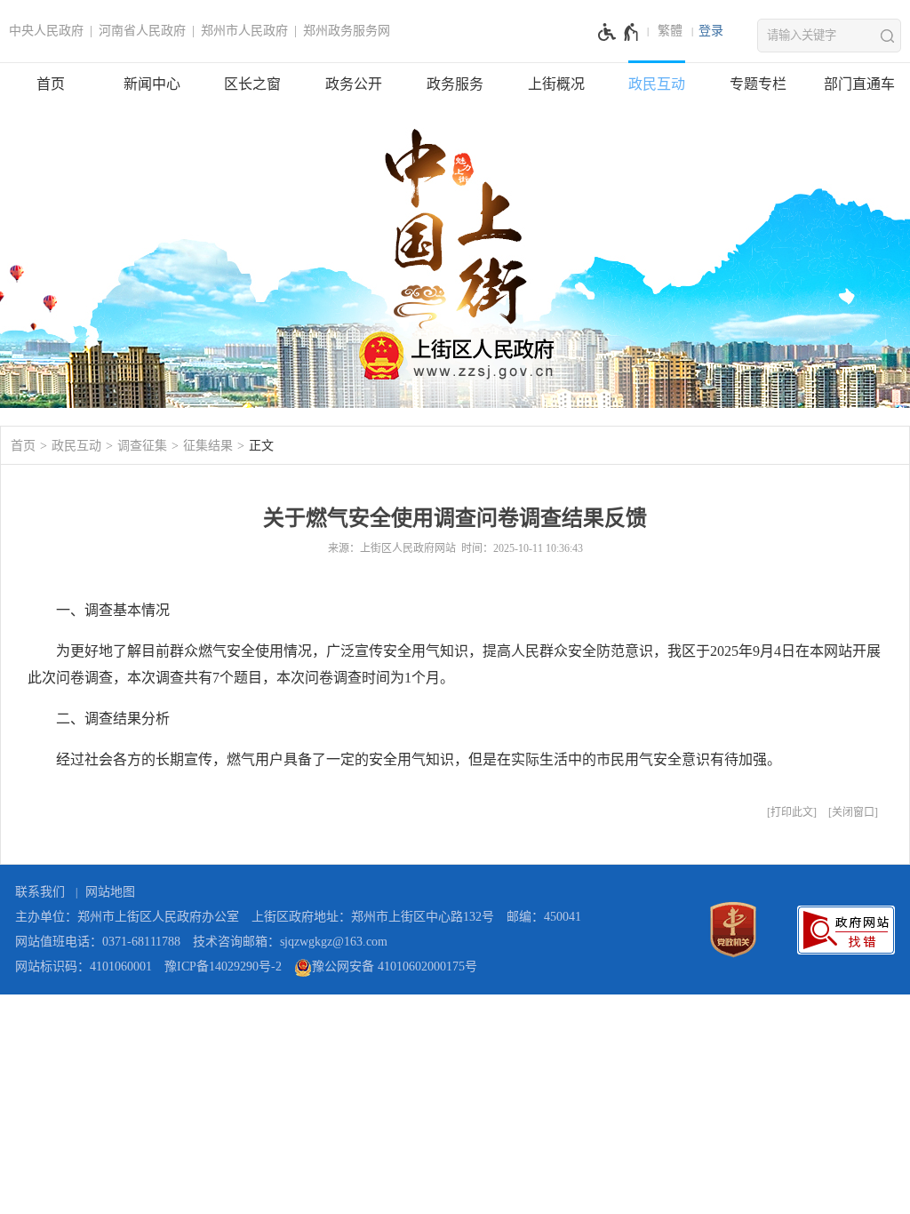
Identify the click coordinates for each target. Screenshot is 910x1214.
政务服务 (455, 84)
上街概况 (556, 84)
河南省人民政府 (142, 30)
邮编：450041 (544, 916)
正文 (261, 445)
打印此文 (791, 812)
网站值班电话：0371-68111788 (97, 941)
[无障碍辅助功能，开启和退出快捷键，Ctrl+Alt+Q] (619, 32)
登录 (710, 30)
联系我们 (40, 892)
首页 (50, 84)
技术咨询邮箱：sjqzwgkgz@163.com (290, 941)
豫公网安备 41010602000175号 (394, 966)
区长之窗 (252, 84)
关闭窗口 (853, 812)
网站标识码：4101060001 (83, 966)
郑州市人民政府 (244, 30)
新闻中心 (152, 84)
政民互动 (656, 84)
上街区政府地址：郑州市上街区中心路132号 (372, 916)
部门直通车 (859, 84)
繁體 (670, 30)
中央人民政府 (46, 30)
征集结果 (208, 445)
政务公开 (353, 84)
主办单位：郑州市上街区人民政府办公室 (127, 916)
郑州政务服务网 (346, 30)
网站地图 (110, 892)
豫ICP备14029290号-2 (223, 966)
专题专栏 (758, 84)
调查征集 (142, 445)
